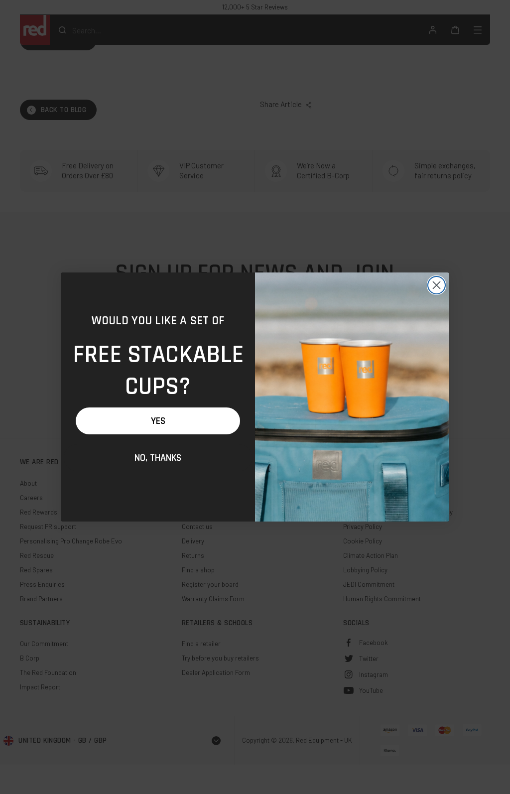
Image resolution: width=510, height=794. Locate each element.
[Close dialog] (436, 285)
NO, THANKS (157, 457)
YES (158, 420)
